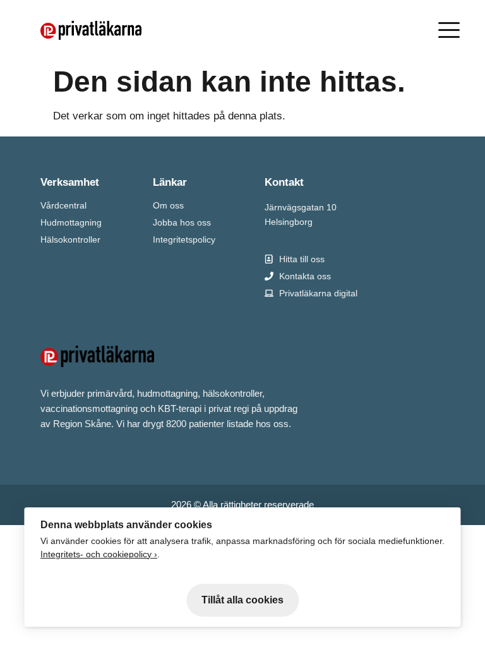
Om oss (168, 205)
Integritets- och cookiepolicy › (98, 554)
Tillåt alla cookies (242, 600)
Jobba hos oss (182, 222)
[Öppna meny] (451, 30)
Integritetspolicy (184, 239)
